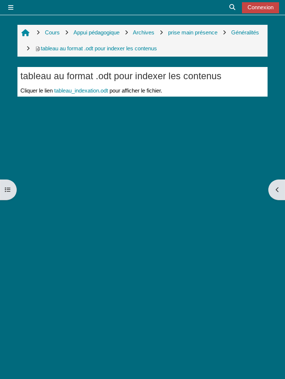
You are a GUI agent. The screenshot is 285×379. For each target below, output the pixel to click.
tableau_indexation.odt (81, 90)
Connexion (260, 7)
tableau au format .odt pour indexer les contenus (99, 48)
